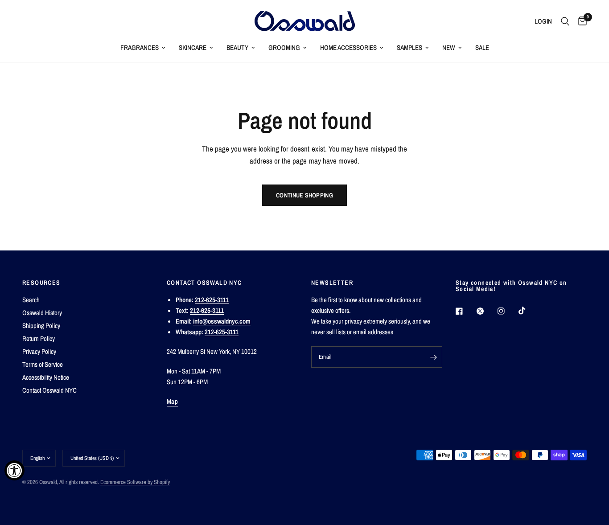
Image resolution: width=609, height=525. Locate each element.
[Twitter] (486, 311)
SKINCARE (192, 47)
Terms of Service (42, 364)
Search (31, 299)
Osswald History (42, 312)
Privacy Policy (39, 351)
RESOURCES (41, 282)
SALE (482, 47)
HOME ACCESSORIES (348, 47)
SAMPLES (409, 47)
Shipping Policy (41, 325)
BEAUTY (237, 47)
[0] (580, 21)
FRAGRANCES (139, 47)
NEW (448, 47)
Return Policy (38, 338)
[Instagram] (507, 311)
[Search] (565, 21)
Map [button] (172, 401)
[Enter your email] (433, 357)
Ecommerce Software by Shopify (135, 482)
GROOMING (284, 47)
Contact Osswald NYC (49, 390)
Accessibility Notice (45, 377)
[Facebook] (465, 311)
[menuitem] (143, 47)
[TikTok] (528, 310)
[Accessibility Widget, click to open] (14, 470)
